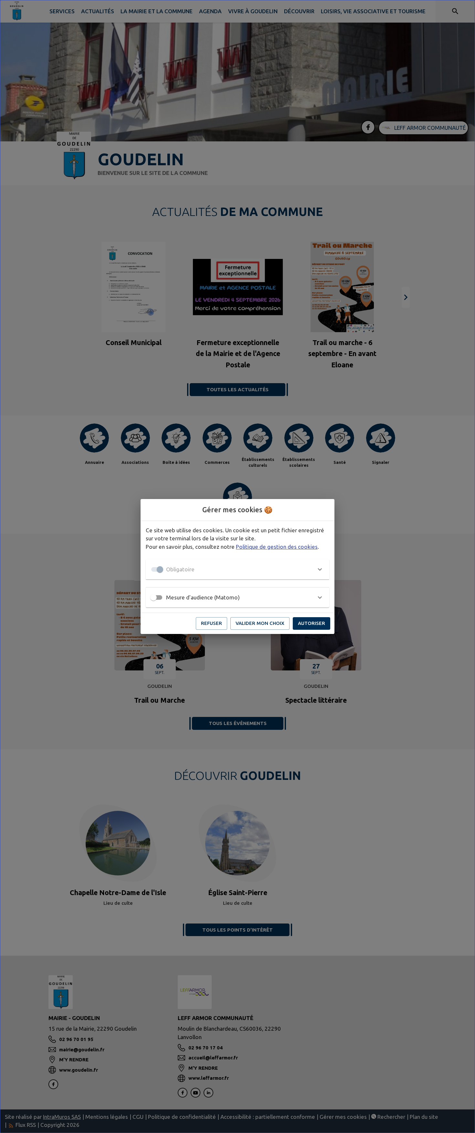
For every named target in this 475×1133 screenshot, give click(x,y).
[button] (237, 569)
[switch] (153, 597)
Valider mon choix (260, 623)
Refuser (211, 623)
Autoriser (311, 623)
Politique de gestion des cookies (277, 547)
